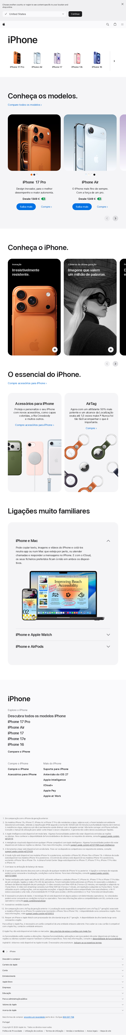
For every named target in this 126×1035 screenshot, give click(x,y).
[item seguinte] (114, 61)
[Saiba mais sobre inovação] (34, 307)
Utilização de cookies (34, 1031)
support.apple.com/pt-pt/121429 (19, 851)
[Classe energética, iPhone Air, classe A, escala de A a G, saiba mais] (99, 199)
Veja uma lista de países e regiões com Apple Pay (70, 931)
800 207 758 (68, 1017)
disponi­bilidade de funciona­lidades (107, 939)
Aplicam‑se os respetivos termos (88, 943)
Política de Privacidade (12, 1031)
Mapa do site (105, 1031)
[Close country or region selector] (122, 4)
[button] (34, 14)
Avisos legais (92, 1031)
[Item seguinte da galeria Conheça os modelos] (115, 218)
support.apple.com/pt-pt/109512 (40, 914)
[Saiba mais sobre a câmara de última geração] (90, 307)
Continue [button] (75, 14)
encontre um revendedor (34, 1017)
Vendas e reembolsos (75, 1031)
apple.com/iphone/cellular (34, 901)
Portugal (6, 1022)
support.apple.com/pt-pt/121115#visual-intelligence (92, 845)
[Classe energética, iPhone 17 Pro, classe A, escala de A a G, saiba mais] (43, 199)
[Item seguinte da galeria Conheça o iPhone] (115, 364)
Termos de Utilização (54, 1031)
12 (100, 415)
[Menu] (122, 24)
